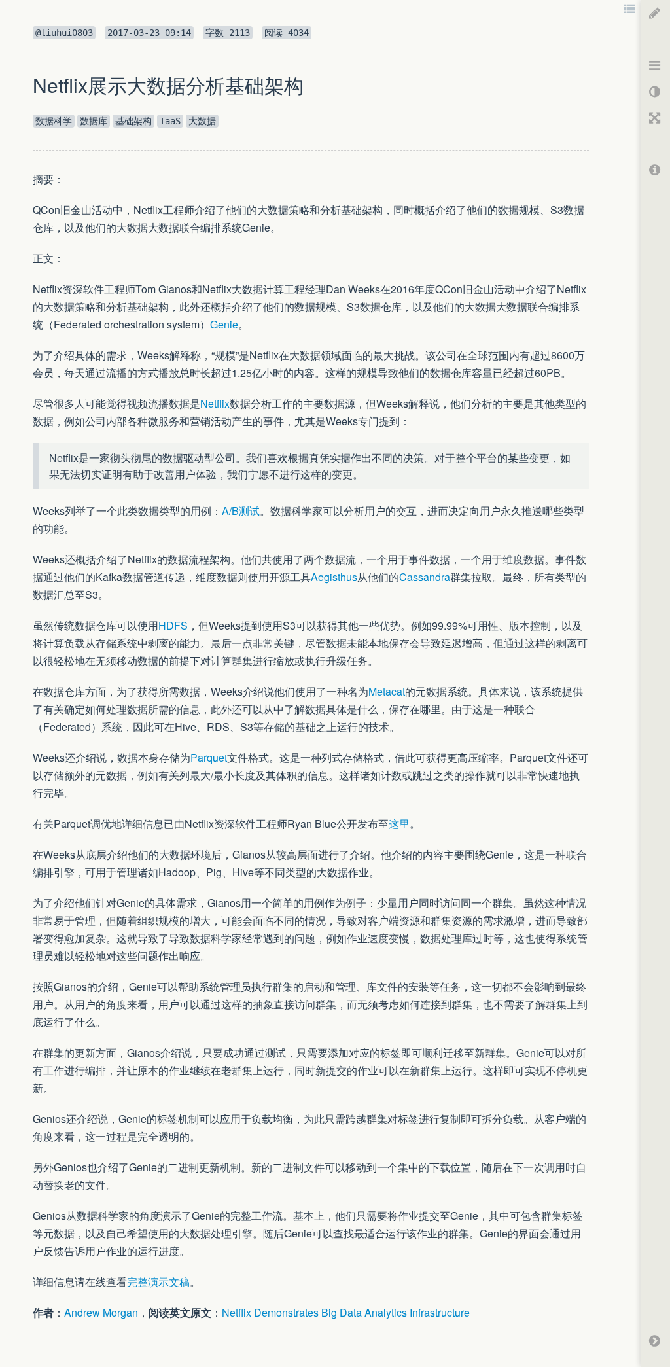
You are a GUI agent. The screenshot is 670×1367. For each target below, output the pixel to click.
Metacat (386, 691)
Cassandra (424, 576)
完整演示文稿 (158, 1281)
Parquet (208, 757)
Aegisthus (334, 576)
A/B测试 (241, 510)
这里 (399, 823)
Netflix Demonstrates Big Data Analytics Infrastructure (346, 1312)
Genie (224, 324)
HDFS (173, 625)
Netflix (215, 403)
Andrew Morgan (101, 1312)
